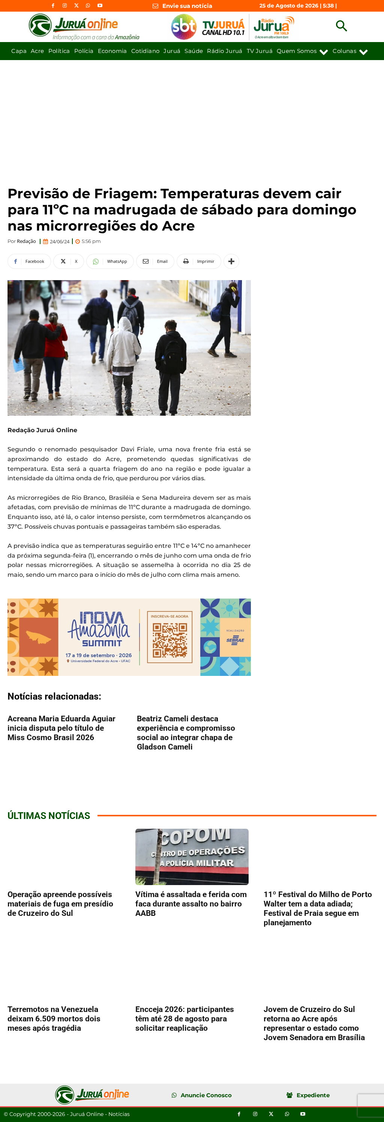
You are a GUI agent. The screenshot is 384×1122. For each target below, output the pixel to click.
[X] (76, 6)
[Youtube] (100, 6)
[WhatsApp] (88, 6)
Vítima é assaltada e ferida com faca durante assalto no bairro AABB (191, 904)
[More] (231, 261)
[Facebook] (53, 6)
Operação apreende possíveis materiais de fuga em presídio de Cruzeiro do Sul (60, 904)
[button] (341, 27)
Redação (26, 241)
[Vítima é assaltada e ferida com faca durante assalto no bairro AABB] (191, 857)
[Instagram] (64, 6)
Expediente (313, 1095)
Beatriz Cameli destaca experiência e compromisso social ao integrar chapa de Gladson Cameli (186, 732)
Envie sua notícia (187, 5)
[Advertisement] (192, 116)
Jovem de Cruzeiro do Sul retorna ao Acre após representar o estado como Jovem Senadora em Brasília (314, 1023)
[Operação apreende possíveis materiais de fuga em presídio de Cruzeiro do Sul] (64, 857)
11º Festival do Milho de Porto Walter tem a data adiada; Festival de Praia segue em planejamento (318, 908)
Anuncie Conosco (206, 1095)
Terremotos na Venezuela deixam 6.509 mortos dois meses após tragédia (54, 1019)
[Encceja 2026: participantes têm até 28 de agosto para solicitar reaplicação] (191, 971)
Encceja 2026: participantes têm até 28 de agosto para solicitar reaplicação (184, 1019)
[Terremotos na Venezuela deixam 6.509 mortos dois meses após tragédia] (64, 971)
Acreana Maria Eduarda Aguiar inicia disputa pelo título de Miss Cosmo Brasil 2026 (62, 728)
